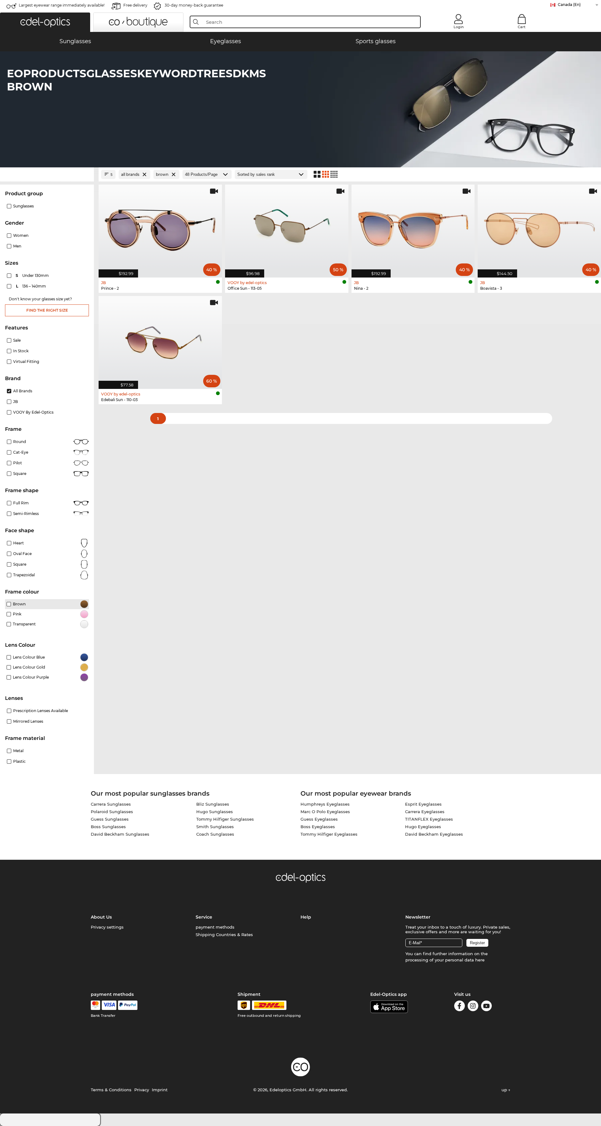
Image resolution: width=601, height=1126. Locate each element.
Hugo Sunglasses (214, 811)
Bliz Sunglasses (212, 804)
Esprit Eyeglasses (423, 804)
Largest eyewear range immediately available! (62, 5)
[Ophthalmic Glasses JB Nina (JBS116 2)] (413, 228)
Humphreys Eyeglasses (325, 804)
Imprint (159, 1089)
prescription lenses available (40, 710)
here (480, 959)
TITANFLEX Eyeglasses (429, 819)
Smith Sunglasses (215, 826)
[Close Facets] (47, 174)
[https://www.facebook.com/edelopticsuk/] (459, 1007)
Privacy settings (107, 927)
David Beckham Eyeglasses (434, 834)
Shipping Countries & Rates (224, 934)
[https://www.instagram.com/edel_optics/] (473, 1007)
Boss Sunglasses (108, 826)
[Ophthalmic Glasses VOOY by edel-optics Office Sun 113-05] (286, 228)
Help (305, 917)
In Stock (20, 351)
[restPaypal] (128, 1005)
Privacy (141, 1089)
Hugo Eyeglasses (423, 826)
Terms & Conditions (111, 1089)
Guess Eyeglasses (319, 819)
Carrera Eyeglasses (424, 811)
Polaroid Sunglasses (112, 811)
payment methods (215, 927)
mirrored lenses (28, 721)
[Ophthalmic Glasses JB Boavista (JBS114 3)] (539, 228)
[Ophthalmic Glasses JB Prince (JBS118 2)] (160, 228)
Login (459, 27)
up (504, 1089)
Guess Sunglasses (110, 819)
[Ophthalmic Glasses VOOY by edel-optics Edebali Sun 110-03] (160, 339)
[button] (45, 22)
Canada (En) (569, 4)
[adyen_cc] (95, 1005)
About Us (101, 917)
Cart (522, 27)
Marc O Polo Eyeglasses (325, 811)
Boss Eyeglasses (317, 826)
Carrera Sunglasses (111, 804)
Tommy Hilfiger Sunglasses (225, 819)
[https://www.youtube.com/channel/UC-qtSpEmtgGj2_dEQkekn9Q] (486, 1007)
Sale (17, 340)
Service (204, 917)
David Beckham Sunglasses (120, 834)
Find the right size (47, 310)
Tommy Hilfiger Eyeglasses (328, 834)
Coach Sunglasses (215, 834)
